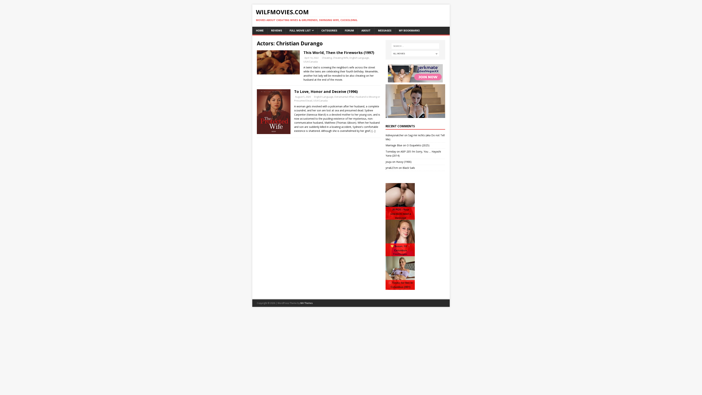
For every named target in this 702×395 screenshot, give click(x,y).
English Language (359, 57)
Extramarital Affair (344, 96)
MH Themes (306, 303)
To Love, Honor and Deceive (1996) (326, 91)
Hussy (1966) (404, 161)
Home (260, 30)
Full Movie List (300, 30)
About (366, 30)
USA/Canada (310, 61)
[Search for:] (415, 46)
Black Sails (409, 168)
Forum (349, 30)
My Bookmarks (409, 30)
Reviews (276, 30)
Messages (384, 30)
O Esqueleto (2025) (418, 145)
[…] (373, 131)
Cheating (327, 57)
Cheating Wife (340, 57)
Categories (329, 30)
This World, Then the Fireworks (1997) (338, 52)
